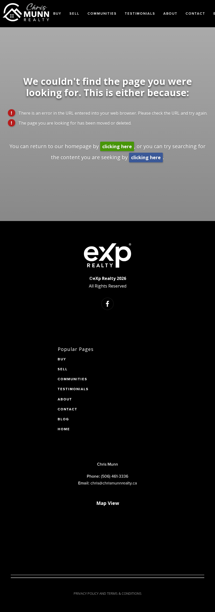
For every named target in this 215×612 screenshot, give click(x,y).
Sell (74, 13)
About (170, 13)
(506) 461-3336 (114, 476)
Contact (195, 13)
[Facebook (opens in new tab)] (107, 303)
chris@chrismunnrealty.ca (113, 483)
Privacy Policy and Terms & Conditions (108, 593)
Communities (102, 13)
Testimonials (140, 13)
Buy (57, 13)
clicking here (117, 146)
